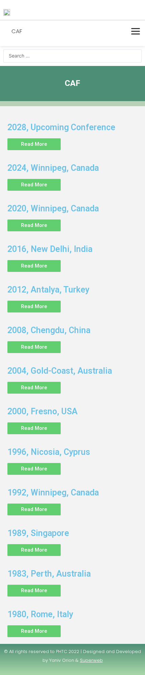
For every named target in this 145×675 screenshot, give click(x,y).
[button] (34, 144)
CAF (16, 31)
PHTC (61, 651)
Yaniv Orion (61, 660)
